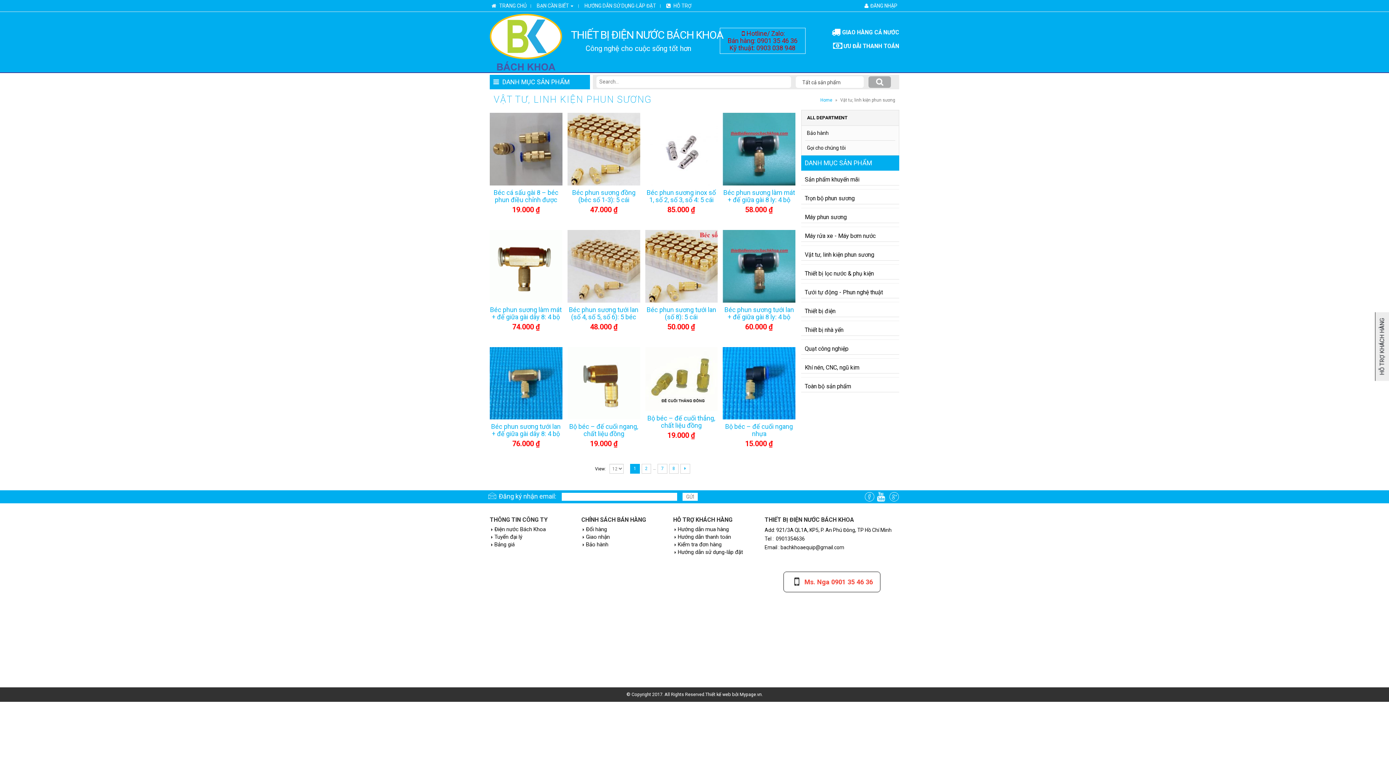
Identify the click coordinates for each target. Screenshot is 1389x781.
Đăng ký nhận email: (527, 496)
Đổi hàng (596, 529)
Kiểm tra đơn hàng (700, 544)
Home (826, 100)
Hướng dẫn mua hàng (703, 529)
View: (600, 468)
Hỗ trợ (682, 6)
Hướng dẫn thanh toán (704, 537)
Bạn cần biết (553, 6)
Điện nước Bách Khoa (520, 529)
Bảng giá (504, 544)
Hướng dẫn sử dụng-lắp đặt (620, 6)
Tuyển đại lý (508, 537)
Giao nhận (598, 537)
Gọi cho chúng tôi (826, 148)
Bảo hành (818, 133)
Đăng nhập (883, 6)
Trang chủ (512, 6)
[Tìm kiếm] (879, 82)
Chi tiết (505, 157)
